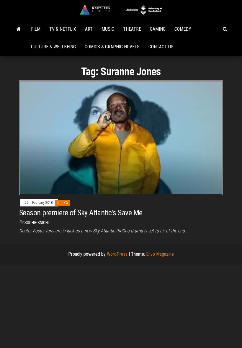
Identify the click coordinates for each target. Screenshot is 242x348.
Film (35, 29)
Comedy (182, 29)
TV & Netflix (62, 29)
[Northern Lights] (18, 29)
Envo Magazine (160, 254)
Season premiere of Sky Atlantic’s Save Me (81, 212)
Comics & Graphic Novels (112, 47)
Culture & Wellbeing (53, 47)
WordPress (117, 254)
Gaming (158, 29)
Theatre (132, 29)
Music (108, 29)
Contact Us (161, 47)
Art (89, 29)
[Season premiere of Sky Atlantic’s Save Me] (121, 137)
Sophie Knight (37, 222)
